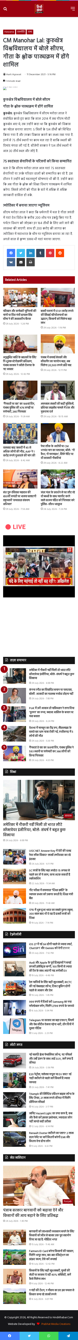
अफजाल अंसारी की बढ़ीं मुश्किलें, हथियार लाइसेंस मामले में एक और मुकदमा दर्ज (57, 408)
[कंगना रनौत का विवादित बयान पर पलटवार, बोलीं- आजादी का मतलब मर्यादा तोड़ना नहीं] (14, 695)
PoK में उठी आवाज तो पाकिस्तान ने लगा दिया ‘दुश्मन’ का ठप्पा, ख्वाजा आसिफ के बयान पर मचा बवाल (51, 712)
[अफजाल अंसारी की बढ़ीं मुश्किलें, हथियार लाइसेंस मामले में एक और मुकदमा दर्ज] (58, 390)
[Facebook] (11, 253)
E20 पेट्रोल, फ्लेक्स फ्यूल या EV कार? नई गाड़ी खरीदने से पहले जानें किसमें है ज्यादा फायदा (50, 1078)
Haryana (9, 32)
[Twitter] (21, 253)
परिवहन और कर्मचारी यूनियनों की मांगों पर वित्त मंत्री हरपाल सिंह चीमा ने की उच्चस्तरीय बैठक (19, 315)
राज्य (30, 32)
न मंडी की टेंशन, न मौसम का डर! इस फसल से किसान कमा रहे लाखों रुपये (51, 1292)
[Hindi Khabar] (39, 9)
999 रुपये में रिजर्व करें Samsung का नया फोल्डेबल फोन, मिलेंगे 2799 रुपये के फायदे (51, 1004)
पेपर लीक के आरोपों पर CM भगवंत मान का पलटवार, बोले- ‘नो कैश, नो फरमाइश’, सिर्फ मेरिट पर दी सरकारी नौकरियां (58, 452)
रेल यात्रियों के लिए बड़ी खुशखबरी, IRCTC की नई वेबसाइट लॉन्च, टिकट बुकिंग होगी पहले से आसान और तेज (50, 986)
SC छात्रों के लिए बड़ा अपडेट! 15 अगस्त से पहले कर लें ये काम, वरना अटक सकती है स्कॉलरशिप (49, 874)
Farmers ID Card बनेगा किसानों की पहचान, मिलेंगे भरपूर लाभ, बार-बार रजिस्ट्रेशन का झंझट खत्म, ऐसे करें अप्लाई (51, 1255)
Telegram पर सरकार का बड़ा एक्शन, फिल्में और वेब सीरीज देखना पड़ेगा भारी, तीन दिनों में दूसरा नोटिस (51, 1024)
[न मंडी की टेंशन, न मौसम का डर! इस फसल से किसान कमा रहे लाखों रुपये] (14, 1296)
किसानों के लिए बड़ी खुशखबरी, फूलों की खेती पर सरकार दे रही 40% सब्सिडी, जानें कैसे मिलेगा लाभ (50, 1274)
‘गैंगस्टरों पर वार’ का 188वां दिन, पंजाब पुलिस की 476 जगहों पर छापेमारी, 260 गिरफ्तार (19, 408)
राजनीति (21, 32)
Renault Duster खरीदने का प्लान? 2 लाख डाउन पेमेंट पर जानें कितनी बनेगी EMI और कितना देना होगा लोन (51, 1137)
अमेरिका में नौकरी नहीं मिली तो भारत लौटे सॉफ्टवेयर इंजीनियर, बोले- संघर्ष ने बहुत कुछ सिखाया (51, 674)
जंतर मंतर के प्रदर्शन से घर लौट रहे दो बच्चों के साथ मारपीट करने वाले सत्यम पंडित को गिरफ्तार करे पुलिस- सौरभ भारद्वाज (58, 498)
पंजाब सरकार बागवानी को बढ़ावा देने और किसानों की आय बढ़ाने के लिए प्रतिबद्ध (33, 1213)
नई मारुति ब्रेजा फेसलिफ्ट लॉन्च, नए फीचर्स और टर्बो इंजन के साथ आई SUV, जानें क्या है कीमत (51, 1058)
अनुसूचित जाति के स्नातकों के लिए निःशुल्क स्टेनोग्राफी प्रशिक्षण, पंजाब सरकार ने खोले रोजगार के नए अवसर (19, 363)
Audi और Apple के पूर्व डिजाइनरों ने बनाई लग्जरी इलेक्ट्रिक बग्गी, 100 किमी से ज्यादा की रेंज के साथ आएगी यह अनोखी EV (50, 966)
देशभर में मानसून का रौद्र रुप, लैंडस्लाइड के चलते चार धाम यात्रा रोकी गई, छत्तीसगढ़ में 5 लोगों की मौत (51, 732)
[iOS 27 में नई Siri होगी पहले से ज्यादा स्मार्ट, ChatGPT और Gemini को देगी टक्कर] (14, 950)
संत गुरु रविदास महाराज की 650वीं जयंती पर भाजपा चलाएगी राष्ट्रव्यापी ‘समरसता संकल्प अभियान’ (19, 498)
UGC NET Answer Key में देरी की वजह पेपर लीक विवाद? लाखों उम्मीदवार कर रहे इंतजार (50, 855)
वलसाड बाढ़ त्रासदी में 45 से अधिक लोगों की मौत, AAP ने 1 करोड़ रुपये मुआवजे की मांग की (19, 451)
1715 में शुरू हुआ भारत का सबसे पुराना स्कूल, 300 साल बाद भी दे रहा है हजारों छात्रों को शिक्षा (51, 914)
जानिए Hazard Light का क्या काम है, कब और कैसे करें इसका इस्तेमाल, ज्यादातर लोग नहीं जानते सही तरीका (50, 1117)
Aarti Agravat (13, 74)
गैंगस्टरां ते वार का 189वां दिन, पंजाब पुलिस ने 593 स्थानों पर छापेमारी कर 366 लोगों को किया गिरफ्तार (51, 751)
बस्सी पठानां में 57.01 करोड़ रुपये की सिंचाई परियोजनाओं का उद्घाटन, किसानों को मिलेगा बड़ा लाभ (57, 317)
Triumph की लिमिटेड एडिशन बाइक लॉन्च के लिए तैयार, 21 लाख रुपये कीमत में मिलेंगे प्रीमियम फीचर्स (51, 1098)
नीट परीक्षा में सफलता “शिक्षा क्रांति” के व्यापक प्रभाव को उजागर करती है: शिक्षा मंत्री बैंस (51, 894)
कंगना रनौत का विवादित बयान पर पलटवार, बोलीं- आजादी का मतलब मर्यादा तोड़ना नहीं (51, 691)
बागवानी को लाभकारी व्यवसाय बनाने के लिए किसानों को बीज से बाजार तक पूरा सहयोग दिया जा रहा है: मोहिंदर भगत (51, 1235)
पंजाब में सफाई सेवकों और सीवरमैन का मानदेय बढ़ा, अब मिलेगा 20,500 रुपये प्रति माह (56, 361)
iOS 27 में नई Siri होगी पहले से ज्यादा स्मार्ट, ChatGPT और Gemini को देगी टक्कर (50, 946)
